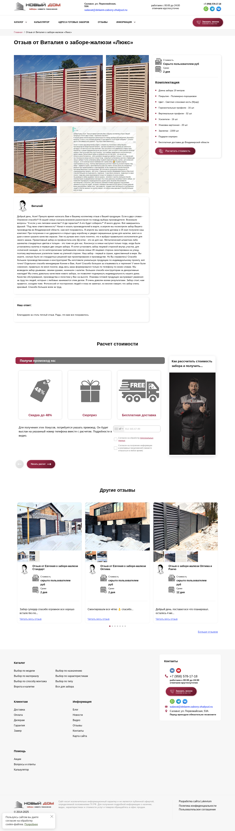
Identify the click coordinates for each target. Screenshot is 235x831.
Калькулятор (41, 22)
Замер (18, 730)
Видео (76, 720)
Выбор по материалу (26, 676)
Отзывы (103, 22)
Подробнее (31, 824)
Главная (18, 32)
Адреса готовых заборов (73, 22)
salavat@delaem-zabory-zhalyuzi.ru (105, 10)
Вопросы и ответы (25, 764)
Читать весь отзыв (31, 619)
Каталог (18, 22)
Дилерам (19, 720)
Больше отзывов (208, 631)
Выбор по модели (24, 670)
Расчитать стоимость (177, 151)
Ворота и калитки (24, 686)
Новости (78, 715)
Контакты (78, 730)
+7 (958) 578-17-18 (212, 4)
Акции (17, 759)
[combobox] (118, 429)
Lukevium (206, 801)
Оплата (18, 715)
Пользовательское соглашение (197, 809)
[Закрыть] (51, 816)
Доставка (19, 709)
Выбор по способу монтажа (30, 681)
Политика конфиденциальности (197, 805)
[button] (109, 626)
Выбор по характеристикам (71, 676)
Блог (75, 709)
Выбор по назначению (68, 670)
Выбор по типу (64, 681)
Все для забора (64, 686)
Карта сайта (80, 736)
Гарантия (19, 725)
